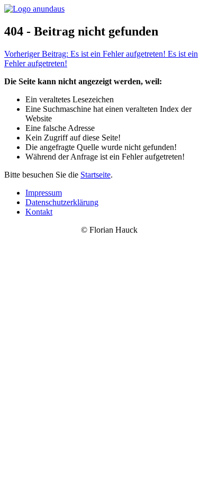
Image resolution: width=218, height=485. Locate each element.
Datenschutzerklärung (61, 202)
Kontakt (38, 211)
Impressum (43, 192)
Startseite (95, 174)
